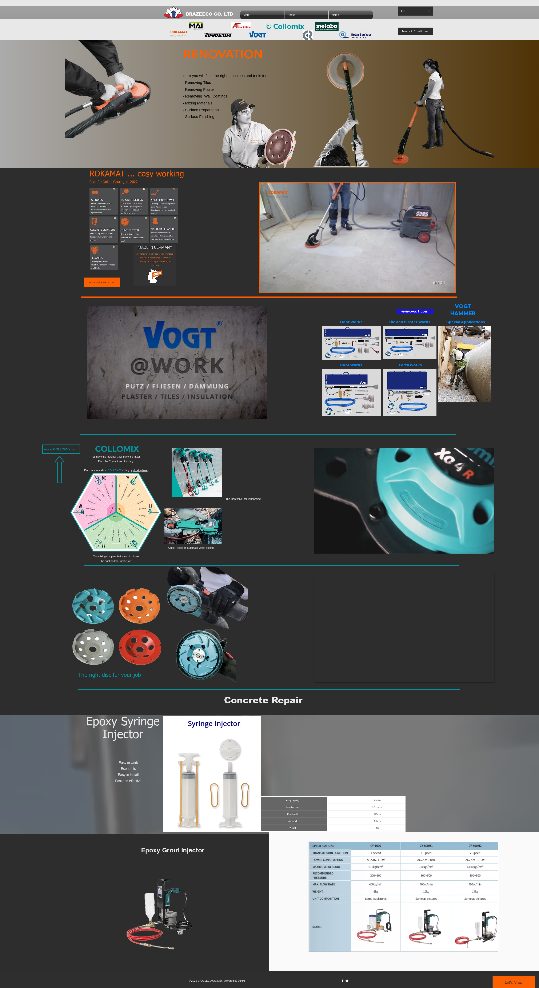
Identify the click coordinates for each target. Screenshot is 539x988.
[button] (449, 287)
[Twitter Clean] (347, 981)
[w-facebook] (342, 981)
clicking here (140, 470)
